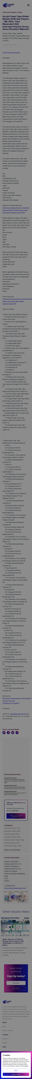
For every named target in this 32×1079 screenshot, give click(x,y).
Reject (16, 1070)
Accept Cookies (16, 1074)
